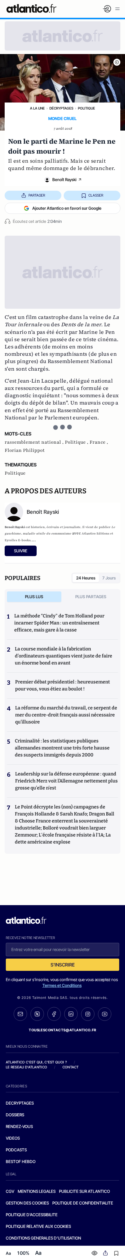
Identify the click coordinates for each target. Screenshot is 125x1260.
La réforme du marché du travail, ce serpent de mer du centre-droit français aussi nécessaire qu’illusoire (66, 715)
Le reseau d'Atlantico (26, 1067)
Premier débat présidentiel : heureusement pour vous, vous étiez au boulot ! (62, 685)
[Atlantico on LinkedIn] (71, 1014)
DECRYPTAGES (20, 1103)
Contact (71, 1067)
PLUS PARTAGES (90, 596)
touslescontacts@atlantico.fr (62, 1030)
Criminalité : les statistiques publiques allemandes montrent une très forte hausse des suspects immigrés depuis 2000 (62, 748)
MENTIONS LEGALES (37, 1191)
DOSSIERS (15, 1114)
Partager (36, 195)
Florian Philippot (25, 450)
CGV (10, 1191)
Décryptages (61, 108)
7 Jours (109, 577)
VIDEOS (13, 1138)
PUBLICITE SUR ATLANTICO (84, 1191)
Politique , (77, 442)
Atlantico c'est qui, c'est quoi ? (36, 1062)
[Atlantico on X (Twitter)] (37, 1014)
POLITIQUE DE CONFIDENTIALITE (82, 1202)
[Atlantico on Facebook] (54, 1014)
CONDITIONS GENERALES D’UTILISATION (43, 1237)
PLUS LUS (34, 596)
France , (99, 442)
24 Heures (85, 577)
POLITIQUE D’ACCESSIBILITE (32, 1214)
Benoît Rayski (64, 179)
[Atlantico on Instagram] (87, 1014)
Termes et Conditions (62, 985)
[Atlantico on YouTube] (104, 1014)
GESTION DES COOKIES (27, 1202)
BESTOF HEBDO (20, 1161)
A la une (37, 108)
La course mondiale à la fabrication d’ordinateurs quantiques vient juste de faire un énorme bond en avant (63, 656)
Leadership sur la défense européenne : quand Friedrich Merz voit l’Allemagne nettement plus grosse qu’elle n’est (66, 781)
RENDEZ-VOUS (19, 1126)
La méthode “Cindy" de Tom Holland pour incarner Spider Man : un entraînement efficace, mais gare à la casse (59, 623)
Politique (86, 108)
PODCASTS (16, 1149)
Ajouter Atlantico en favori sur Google (66, 208)
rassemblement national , (35, 442)
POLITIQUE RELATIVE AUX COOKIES (38, 1226)
